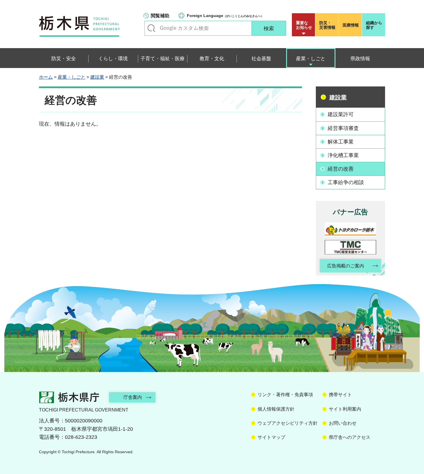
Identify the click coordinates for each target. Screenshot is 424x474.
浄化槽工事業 (343, 155)
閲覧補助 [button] (160, 15)
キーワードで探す (151, 28)
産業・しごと (71, 77)
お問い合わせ (343, 423)
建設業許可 (341, 114)
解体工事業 (341, 142)
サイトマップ (271, 437)
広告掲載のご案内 (345, 265)
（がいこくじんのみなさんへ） (225, 15)
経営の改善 (341, 169)
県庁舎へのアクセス (349, 437)
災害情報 (327, 25)
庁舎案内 (132, 397)
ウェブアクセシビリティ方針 (288, 423)
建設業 (97, 77)
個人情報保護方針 (276, 409)
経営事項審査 (343, 128)
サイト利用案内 (345, 409)
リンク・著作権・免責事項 (285, 394)
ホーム (46, 77)
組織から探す (374, 25)
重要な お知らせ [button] (304, 25)
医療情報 (351, 25)
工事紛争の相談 (346, 182)
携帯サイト (340, 394)
